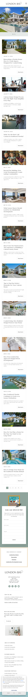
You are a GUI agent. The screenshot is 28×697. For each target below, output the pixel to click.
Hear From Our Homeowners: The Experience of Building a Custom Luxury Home (13, 247)
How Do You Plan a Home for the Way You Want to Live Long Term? (14, 434)
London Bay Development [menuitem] (10, 647)
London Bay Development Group (14, 562)
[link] (14, 571)
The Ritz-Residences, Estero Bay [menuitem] (11, 673)
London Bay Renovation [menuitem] (9, 649)
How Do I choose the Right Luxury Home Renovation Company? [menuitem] (13, 665)
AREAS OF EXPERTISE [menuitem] (10, 642)
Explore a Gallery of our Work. (11, 602)
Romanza (14, 559)
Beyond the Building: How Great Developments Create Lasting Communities (13, 172)
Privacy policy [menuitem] (14, 694)
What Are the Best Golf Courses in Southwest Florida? (14, 135)
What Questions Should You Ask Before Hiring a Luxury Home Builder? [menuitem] (14, 661)
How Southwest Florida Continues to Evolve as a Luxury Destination (12, 396)
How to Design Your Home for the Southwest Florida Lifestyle (14, 470)
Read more (20, 72)
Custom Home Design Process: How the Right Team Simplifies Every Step (14, 98)
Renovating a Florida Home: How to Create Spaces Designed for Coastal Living (13, 61)
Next (21, 488)
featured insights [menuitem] (10, 654)
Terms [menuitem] (19, 694)
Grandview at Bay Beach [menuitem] (10, 675)
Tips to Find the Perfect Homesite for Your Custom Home (13, 285)
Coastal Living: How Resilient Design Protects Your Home (13, 322)
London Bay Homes (14, 554)
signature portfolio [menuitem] (10, 671)
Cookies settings (14, 690)
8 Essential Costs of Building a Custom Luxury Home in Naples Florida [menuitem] (14, 657)
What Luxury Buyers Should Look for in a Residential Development (13, 210)
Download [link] (8, 621)
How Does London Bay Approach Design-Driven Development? (12, 358)
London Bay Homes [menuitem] (9, 645)
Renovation (14, 557)
